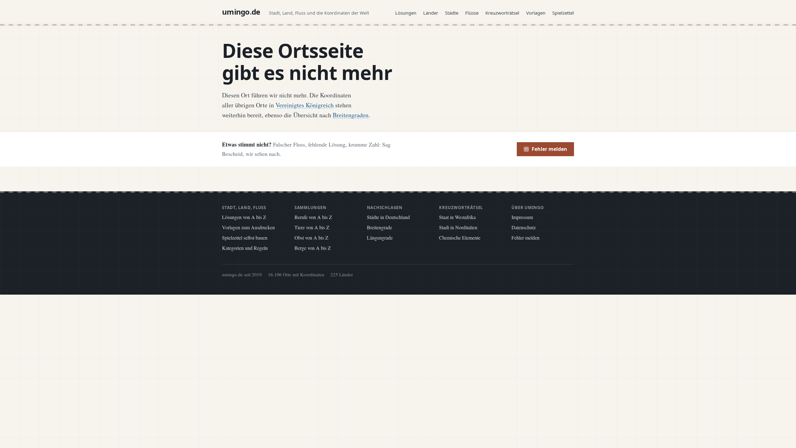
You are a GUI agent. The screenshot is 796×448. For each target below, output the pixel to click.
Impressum (522, 217)
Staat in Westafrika (457, 217)
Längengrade (380, 237)
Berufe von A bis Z (313, 217)
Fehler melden (549, 149)
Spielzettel (563, 13)
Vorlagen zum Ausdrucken (248, 227)
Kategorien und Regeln (245, 248)
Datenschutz (523, 227)
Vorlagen (535, 13)
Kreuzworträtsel (502, 13)
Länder (430, 13)
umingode (241, 12)
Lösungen (405, 13)
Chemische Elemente (459, 237)
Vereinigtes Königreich (304, 105)
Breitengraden (350, 115)
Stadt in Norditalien (458, 227)
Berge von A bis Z (312, 248)
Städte (451, 13)
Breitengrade (379, 227)
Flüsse (472, 13)
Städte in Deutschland (388, 217)
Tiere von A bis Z (311, 227)
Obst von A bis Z (311, 237)
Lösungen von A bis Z (244, 217)
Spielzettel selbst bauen (244, 237)
